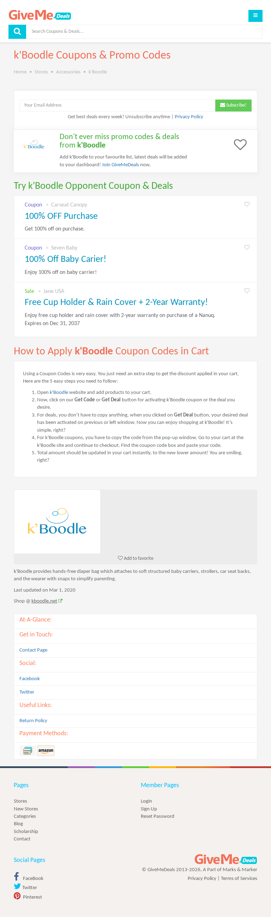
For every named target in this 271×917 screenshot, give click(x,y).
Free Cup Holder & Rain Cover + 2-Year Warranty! (116, 302)
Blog (18, 824)
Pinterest (32, 897)
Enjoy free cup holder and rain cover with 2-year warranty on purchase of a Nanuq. (120, 319)
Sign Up (149, 809)
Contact (22, 839)
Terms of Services (239, 878)
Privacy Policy (189, 117)
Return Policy (33, 721)
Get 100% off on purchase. (55, 229)
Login (146, 801)
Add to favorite (138, 558)
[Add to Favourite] (247, 205)
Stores (20, 801)
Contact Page (33, 650)
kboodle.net (44, 601)
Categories (25, 816)
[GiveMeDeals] (225, 859)
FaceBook (32, 878)
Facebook (29, 679)
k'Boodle (59, 392)
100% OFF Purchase (61, 216)
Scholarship (26, 831)
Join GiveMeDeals (120, 165)
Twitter (26, 692)
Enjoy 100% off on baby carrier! (61, 272)
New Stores (26, 809)
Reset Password (157, 816)
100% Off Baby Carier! (65, 259)
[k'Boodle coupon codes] (135, 521)
